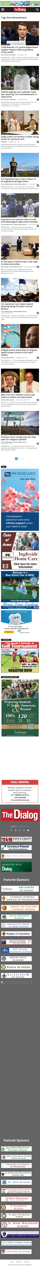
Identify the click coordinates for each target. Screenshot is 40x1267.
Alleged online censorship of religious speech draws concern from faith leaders (19, 352)
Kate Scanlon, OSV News (8, 55)
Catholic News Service (7, 357)
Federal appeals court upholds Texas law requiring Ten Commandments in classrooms (19, 94)
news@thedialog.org (24, 826)
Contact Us (27, 1261)
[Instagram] (16, 830)
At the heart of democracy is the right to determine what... (19, 262)
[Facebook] (12, 830)
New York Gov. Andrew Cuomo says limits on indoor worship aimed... (18, 396)
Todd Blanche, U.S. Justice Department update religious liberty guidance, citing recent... (19, 49)
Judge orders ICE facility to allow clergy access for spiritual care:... (20, 137)
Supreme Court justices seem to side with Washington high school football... (20, 220)
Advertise (18, 1261)
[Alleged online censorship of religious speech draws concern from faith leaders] (20, 336)
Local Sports (5, 176)
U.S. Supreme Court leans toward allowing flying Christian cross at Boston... (17, 306)
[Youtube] (28, 830)
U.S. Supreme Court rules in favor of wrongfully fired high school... (18, 180)
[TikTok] (20, 830)
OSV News (4, 142)
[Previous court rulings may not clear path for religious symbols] (20, 423)
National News (5, 44)
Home (2, 14)
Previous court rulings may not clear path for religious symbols (18, 438)
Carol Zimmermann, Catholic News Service (14, 184)
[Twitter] (24, 830)
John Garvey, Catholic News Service (11, 267)
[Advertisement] (20, 757)
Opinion (4, 259)
